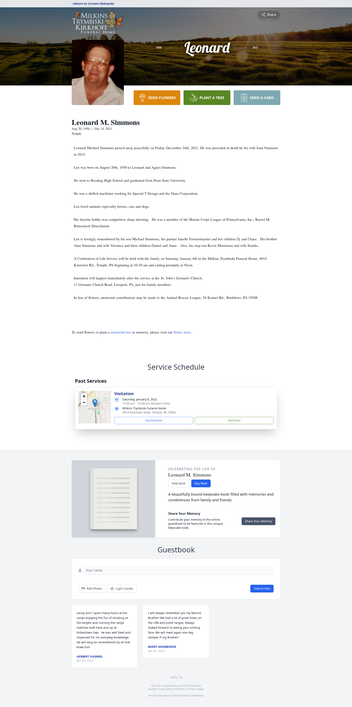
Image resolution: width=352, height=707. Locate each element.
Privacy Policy (164, 689)
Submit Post (262, 588)
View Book (178, 483)
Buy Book (201, 483)
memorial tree (121, 332)
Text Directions (153, 420)
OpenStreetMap (180, 695)
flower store (182, 332)
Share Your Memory (258, 521)
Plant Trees (234, 420)
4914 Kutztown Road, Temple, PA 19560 (149, 412)
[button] (94, 403)
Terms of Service (187, 689)
